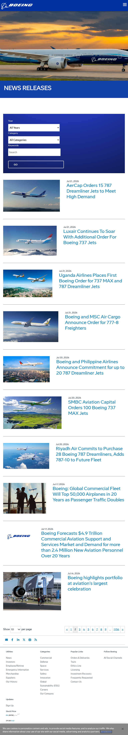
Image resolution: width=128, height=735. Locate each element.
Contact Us (76, 681)
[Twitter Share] (24, 639)
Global (43, 681)
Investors (10, 662)
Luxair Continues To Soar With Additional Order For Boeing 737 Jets (89, 237)
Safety (43, 674)
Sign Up (10, 705)
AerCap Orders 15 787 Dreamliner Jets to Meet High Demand (91, 191)
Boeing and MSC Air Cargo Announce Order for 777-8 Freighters (92, 322)
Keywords (13, 145)
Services (44, 670)
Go (16, 164)
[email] (6, 639)
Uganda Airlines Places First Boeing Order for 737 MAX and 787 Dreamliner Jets (90, 280)
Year (10, 120)
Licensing (75, 670)
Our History (11, 681)
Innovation (45, 677)
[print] (29, 639)
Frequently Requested (81, 677)
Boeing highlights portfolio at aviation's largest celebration (95, 583)
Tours (73, 662)
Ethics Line (76, 666)
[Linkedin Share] (18, 639)
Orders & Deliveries (80, 658)
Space (43, 666)
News (9, 658)
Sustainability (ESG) (50, 685)
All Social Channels (113, 658)
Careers (44, 689)
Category (13, 133)
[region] (64, 729)
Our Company (47, 693)
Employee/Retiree (15, 666)
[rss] (35, 639)
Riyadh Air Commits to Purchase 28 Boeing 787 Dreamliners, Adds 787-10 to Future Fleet (90, 454)
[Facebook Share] (12, 639)
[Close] (122, 729)
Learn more (106, 731)
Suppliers (10, 677)
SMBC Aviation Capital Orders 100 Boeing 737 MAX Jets (92, 407)
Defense (44, 662)
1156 (116, 629)
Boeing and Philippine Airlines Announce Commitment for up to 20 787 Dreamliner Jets (90, 367)
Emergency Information (17, 670)
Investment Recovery (81, 674)
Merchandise (12, 674)
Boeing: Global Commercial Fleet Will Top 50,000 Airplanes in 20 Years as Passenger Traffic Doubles (88, 494)
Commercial (46, 658)
